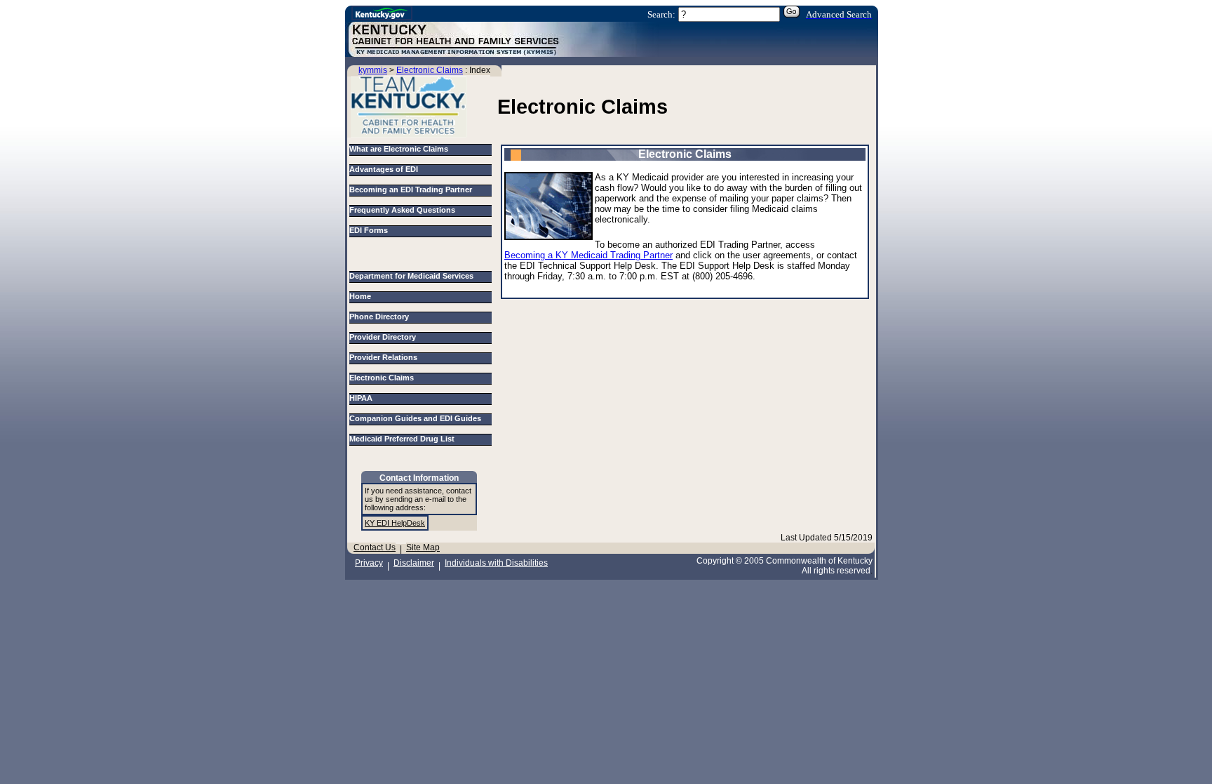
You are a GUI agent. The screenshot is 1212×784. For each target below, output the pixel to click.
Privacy (369, 563)
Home (362, 296)
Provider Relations (385, 357)
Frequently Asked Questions (402, 210)
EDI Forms (368, 230)
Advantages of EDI (383, 169)
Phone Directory (381, 316)
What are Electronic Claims (398, 149)
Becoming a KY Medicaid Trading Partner (588, 255)
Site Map (423, 547)
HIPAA (363, 398)
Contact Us (375, 547)
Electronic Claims (429, 70)
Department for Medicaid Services (413, 276)
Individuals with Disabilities (496, 563)
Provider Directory (384, 337)
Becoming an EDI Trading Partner (410, 189)
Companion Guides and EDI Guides (417, 418)
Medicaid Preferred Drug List (404, 438)
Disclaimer (413, 563)
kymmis (372, 70)
